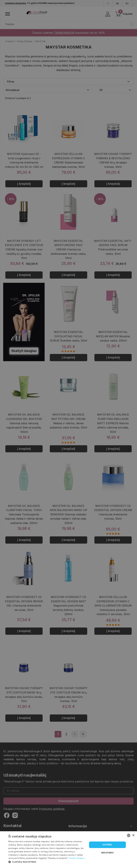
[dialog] (68, 848)
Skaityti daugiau (77, 858)
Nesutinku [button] (107, 852)
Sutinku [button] (107, 844)
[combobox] (128, 835)
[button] (47, 861)
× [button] (133, 835)
